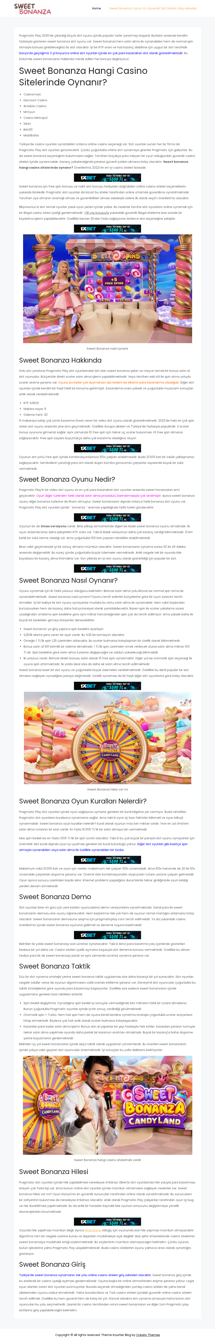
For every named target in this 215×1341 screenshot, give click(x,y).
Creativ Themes (148, 1335)
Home (96, 8)
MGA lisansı (93, 1230)
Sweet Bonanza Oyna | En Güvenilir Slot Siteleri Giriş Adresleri (153, 8)
